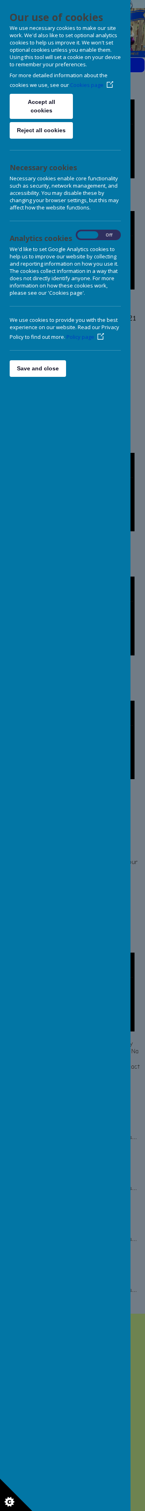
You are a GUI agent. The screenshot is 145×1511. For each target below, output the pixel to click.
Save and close (38, 368)
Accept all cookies (41, 106)
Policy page (80, 336)
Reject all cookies (41, 130)
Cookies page (87, 85)
